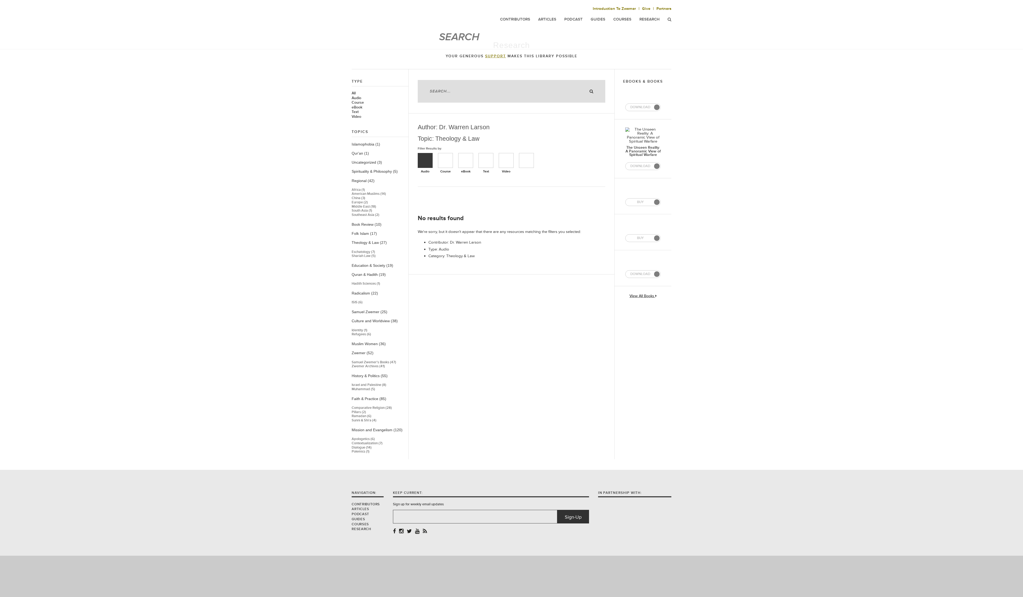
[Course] (445, 160)
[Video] (506, 160)
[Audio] (425, 160)
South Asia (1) (362, 211)
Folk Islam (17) (364, 233)
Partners (663, 8)
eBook (357, 107)
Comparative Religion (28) (372, 408)
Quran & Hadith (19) (369, 274)
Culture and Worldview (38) (375, 321)
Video (356, 117)
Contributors (366, 504)
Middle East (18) (364, 207)
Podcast (360, 514)
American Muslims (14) (369, 194)
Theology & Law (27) (369, 242)
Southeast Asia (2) (365, 215)
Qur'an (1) (360, 153)
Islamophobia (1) (366, 144)
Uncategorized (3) (367, 162)
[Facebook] (394, 531)
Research (649, 19)
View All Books (642, 296)
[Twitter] (409, 531)
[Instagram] (401, 531)
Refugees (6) (361, 334)
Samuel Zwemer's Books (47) (374, 362)
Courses (622, 19)
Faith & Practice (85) (369, 399)
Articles (360, 509)
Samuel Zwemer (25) (369, 312)
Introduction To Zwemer (614, 8)
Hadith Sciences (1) (366, 284)
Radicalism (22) (365, 293)
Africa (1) (358, 190)
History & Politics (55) (370, 376)
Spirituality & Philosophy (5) (375, 171)
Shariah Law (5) (364, 256)
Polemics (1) (361, 452)
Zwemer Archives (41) (368, 366)
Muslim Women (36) (369, 344)
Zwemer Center (394, 15)
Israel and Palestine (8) (369, 385)
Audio (356, 98)
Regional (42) (363, 181)
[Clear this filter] (526, 160)
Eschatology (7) (363, 252)
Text (355, 112)
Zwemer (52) (363, 353)
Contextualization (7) (367, 443)
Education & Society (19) (372, 265)
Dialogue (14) (362, 448)
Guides (358, 519)
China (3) (358, 198)
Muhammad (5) (363, 389)
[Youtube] (417, 531)
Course (358, 102)
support (495, 56)
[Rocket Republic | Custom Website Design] (511, 576)
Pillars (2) (359, 412)
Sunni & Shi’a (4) (364, 420)
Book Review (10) (366, 224)
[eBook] (465, 160)
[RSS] (425, 531)
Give (646, 8)
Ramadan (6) (361, 416)
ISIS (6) (357, 302)
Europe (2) (360, 202)
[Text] (485, 160)
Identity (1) (359, 330)
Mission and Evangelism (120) (377, 430)
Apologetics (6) (363, 439)
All (354, 93)
